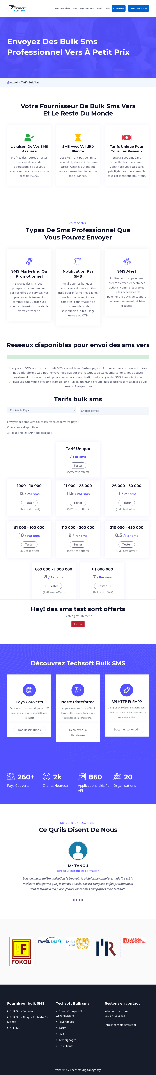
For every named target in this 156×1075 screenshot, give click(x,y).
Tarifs (100, 8)
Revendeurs (66, 1022)
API (75, 8)
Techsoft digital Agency (85, 1070)
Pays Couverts (87, 8)
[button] (74, 900)
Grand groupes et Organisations (69, 1013)
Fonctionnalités (62, 8)
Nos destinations (29, 730)
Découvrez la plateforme (78, 732)
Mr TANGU (78, 866)
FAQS (61, 1034)
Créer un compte (138, 8)
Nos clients (65, 1046)
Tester (78, 465)
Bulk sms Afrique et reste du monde (27, 1019)
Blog (108, 8)
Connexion (118, 8)
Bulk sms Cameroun (22, 1011)
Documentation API (126, 729)
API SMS (14, 1028)
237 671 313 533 (115, 1015)
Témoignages (67, 1040)
